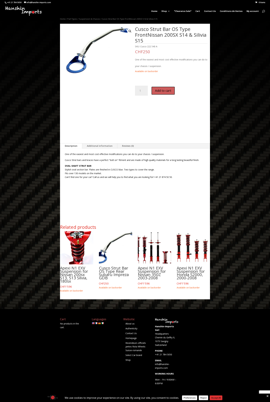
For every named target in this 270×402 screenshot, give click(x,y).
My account (253, 11)
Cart (197, 11)
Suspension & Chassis (89, 18)
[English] (93, 323)
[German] (99, 323)
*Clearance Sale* (182, 11)
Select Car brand (133, 355)
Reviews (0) (128, 145)
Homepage (131, 338)
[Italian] (102, 323)
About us (130, 323)
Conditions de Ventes (231, 11)
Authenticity (131, 328)
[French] (96, 323)
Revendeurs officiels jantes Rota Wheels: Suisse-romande (135, 346)
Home (154, 11)
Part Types (72, 18)
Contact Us (210, 11)
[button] (130, 31)
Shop (164, 11)
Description (71, 145)
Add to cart (163, 90)
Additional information (99, 145)
